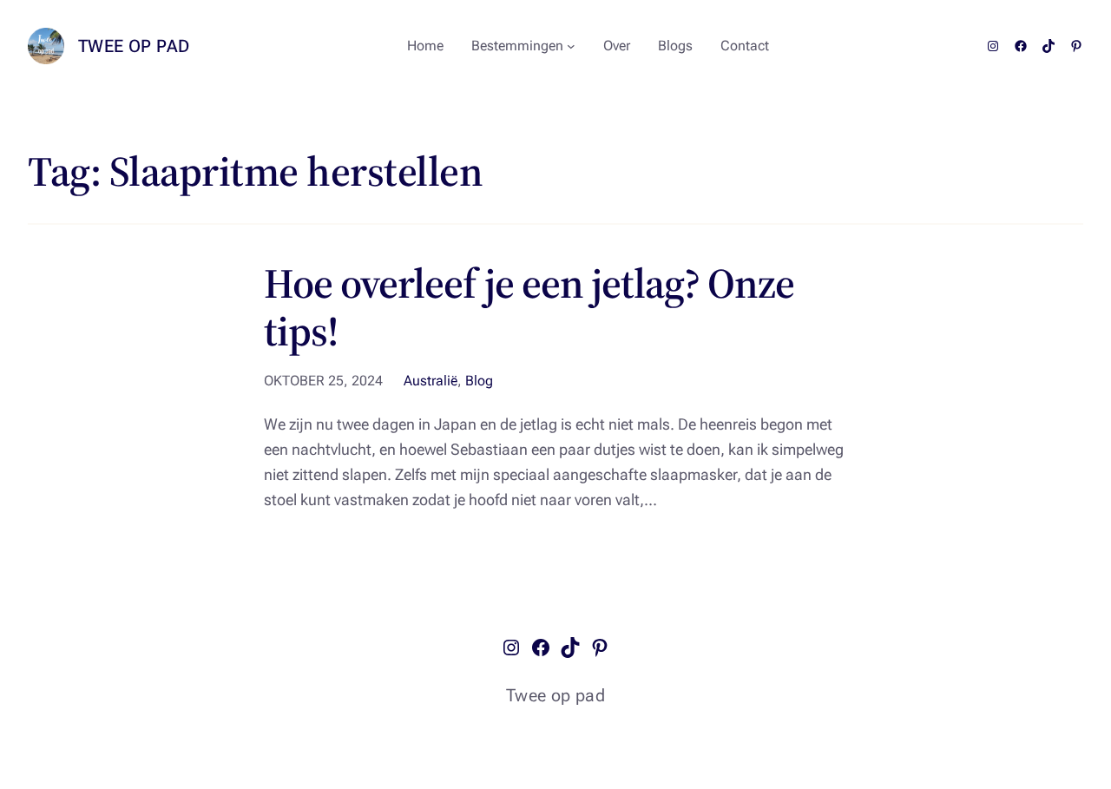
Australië (430, 380)
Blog (479, 380)
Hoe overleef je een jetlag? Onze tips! (529, 307)
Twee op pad (133, 46)
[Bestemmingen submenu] (571, 46)
